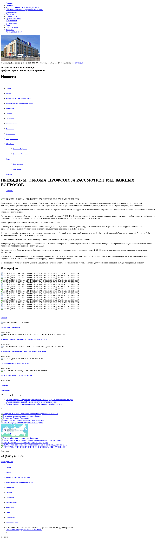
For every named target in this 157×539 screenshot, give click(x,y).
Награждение (11, 12)
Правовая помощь (13, 18)
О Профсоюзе (11, 23)
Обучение (10, 14)
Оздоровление (12, 27)
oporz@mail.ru (77, 63)
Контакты (10, 30)
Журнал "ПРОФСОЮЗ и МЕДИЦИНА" (23, 7)
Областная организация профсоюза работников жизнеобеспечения (34, 404)
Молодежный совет (14, 32)
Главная (9, 3)
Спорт (8, 25)
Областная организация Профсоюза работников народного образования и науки (39, 400)
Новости (9, 5)
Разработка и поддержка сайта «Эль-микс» (24, 530)
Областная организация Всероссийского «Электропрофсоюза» (32, 402)
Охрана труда (11, 16)
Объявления (5, 390)
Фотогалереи (11, 21)
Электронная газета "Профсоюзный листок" (24, 10)
